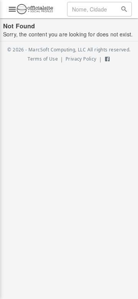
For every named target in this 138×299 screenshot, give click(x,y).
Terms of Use (43, 59)
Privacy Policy (81, 59)
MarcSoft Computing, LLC (57, 49)
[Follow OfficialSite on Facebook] (107, 59)
